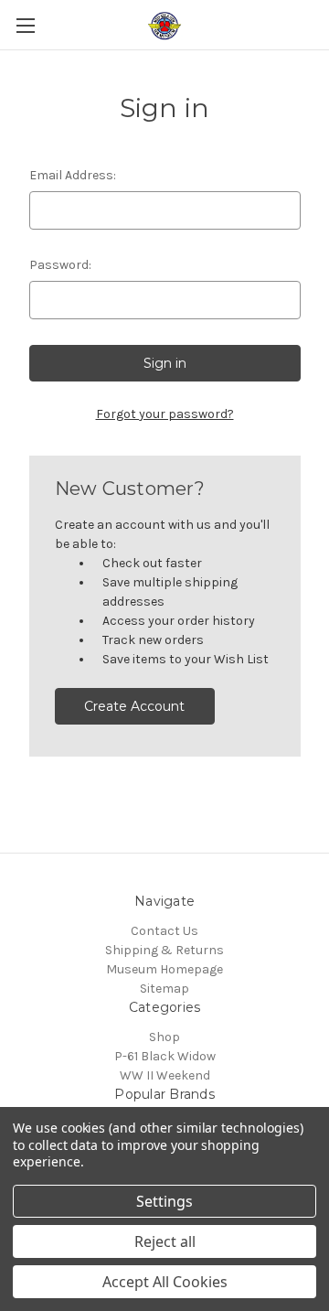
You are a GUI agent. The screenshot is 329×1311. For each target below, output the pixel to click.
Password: (60, 265)
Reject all (165, 1241)
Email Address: (72, 175)
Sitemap (164, 988)
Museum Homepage (164, 969)
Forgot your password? (165, 414)
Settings (164, 1201)
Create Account (134, 706)
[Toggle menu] (25, 25)
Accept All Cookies (165, 1282)
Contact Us (164, 931)
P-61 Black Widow (165, 1056)
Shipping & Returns (164, 950)
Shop (164, 1037)
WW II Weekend (165, 1075)
